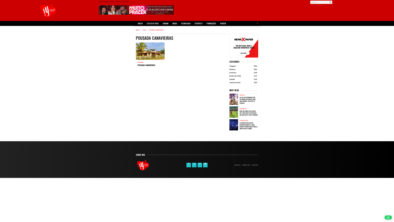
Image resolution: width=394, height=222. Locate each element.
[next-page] (234, 133)
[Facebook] (188, 165)
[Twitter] (200, 165)
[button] (388, 217)
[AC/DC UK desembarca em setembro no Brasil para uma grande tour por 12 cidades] (233, 99)
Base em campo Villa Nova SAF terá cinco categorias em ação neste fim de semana (249, 113)
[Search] (330, 2)
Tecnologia (244, 120)
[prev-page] (230, 133)
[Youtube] (205, 165)
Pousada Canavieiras (146, 65)
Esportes (243, 108)
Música (242, 95)
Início (138, 30)
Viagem (140, 62)
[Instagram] (194, 165)
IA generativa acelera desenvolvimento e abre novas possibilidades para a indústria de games (248, 126)
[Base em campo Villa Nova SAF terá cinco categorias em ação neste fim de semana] (233, 112)
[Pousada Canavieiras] (150, 51)
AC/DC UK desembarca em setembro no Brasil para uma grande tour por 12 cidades (247, 100)
